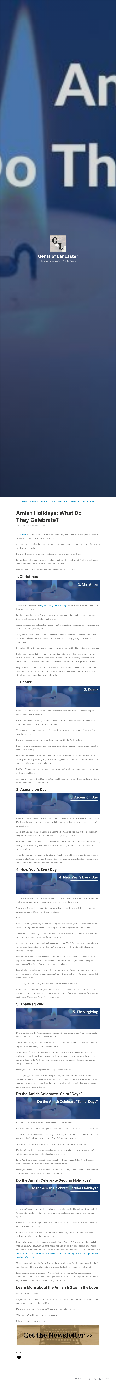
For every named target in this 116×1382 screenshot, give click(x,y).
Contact (34, 501)
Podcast (75, 501)
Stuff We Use (47, 501)
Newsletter (63, 501)
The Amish (21, 534)
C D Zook (21, 525)
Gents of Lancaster (58, 256)
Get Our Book (88, 501)
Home (24, 501)
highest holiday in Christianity (53, 605)
